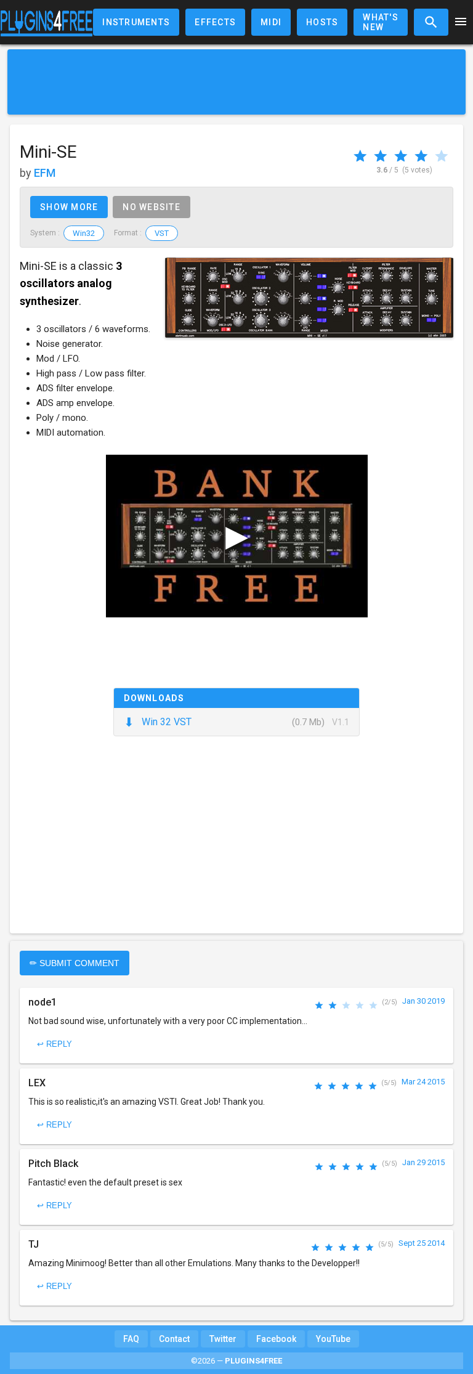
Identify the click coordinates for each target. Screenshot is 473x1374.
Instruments (136, 22)
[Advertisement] (236, 82)
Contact (174, 1339)
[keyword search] (431, 22)
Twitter (222, 1339)
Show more (69, 207)
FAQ (131, 1339)
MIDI (271, 22)
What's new (380, 22)
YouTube (333, 1339)
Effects (215, 22)
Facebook (276, 1339)
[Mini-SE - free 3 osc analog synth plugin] (309, 298)
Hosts (322, 22)
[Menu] (460, 22)
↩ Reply (54, 1044)
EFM (44, 172)
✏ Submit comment (74, 963)
